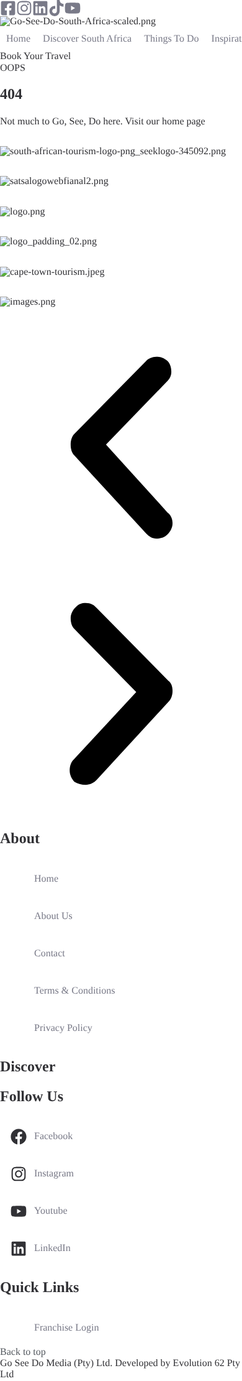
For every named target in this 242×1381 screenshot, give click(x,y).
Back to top (23, 1352)
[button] (121, 449)
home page (183, 121)
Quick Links (39, 1288)
